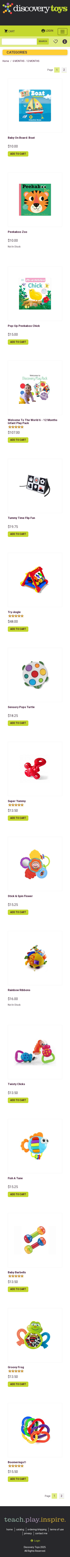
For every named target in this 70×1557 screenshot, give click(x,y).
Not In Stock (14, 246)
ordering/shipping (37, 1529)
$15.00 (13, 334)
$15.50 (13, 1472)
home (9, 1529)
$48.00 (13, 622)
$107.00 (14, 433)
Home (6, 61)
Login (49, 30)
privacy (28, 1533)
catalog (20, 1529)
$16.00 (13, 999)
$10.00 (13, 146)
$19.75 (13, 527)
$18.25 (13, 716)
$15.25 (13, 905)
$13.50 (13, 810)
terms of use (57, 1529)
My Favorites (56, 40)
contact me (41, 1533)
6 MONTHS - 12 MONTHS (26, 61)
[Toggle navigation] (62, 31)
